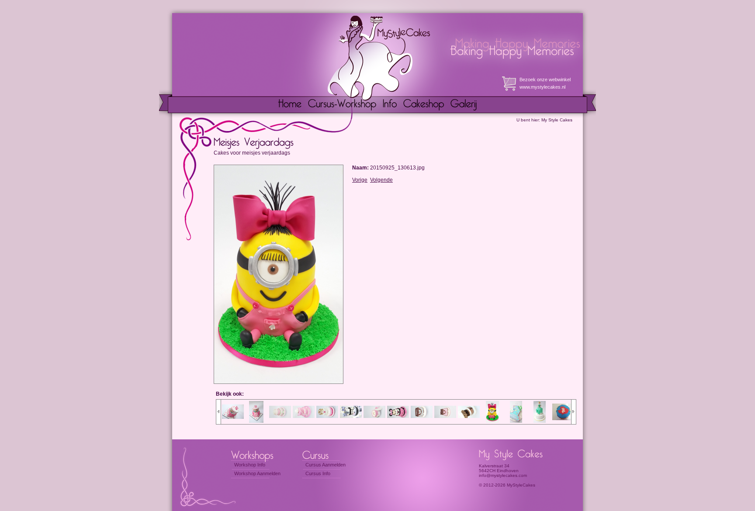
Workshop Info (249, 464)
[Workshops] (256, 454)
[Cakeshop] (423, 105)
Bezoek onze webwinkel (545, 79)
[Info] (390, 105)
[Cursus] (324, 454)
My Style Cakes (556, 119)
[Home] (290, 105)
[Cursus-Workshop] (342, 105)
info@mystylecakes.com (503, 475)
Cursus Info (317, 473)
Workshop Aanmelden (257, 473)
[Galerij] (463, 105)
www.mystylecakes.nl (542, 87)
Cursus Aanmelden (325, 464)
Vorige (359, 180)
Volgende (381, 180)
